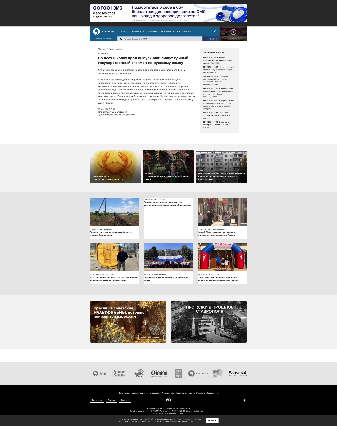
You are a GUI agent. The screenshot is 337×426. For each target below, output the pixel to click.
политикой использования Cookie (179, 421)
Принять (212, 420)
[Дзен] (244, 400)
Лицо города (168, 393)
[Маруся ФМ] (237, 373)
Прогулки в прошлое (185, 393)
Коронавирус (213, 393)
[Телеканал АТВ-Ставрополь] (100, 373)
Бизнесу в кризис (139, 393)
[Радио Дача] (178, 373)
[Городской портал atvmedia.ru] (198, 373)
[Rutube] (238, 400)
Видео (127, 393)
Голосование (154, 393)
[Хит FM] (218, 373)
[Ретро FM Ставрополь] (139, 373)
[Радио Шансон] (159, 373)
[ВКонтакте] (209, 400)
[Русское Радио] (119, 373)
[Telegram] (215, 400)
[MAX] (227, 400)
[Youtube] (233, 400)
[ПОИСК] (215, 31)
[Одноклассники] (221, 400)
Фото (121, 393)
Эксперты (200, 393)
